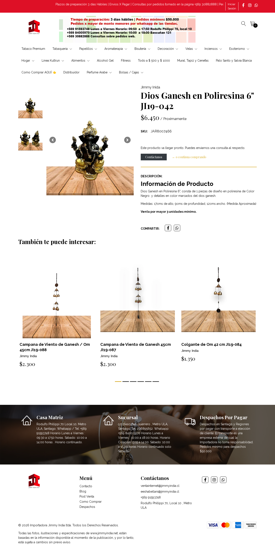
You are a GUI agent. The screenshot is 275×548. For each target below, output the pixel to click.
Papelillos (86, 48)
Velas (189, 48)
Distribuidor (71, 72)
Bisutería (140, 48)
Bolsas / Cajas (129, 72)
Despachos (87, 507)
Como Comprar (90, 501)
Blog (82, 491)
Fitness (126, 60)
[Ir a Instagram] (250, 5)
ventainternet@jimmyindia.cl (160, 485)
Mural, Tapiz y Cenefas (193, 60)
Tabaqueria (60, 48)
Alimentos (78, 60)
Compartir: (150, 228)
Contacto (85, 486)
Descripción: (151, 176)
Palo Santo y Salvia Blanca (234, 60)
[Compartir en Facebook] (168, 228)
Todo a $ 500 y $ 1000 (154, 60)
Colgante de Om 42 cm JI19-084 (211, 344)
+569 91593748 (151, 497)
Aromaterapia (114, 48)
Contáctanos (153, 157)
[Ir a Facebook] (244, 5)
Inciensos (211, 48)
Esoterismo (237, 48)
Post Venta (86, 496)
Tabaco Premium (33, 48)
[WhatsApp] (257, 5)
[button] (53, 140)
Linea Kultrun (51, 60)
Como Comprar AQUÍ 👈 (38, 72)
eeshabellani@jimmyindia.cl (160, 491)
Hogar (26, 60)
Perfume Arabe (97, 72)
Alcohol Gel (105, 60)
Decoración (166, 48)
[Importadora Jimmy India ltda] (34, 27)
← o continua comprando (189, 157)
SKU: (144, 131)
